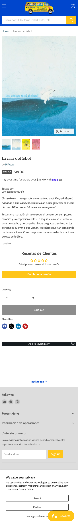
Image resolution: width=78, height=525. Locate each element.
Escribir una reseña (39, 274)
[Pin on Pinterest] (25, 326)
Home (5, 31)
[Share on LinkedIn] (18, 326)
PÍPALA (9, 164)
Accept (37, 498)
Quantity (6, 289)
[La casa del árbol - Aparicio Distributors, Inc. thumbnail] (6, 144)
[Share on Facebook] (4, 326)
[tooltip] (73, 343)
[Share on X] (11, 326)
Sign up (55, 454)
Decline (37, 507)
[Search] (71, 20)
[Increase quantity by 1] (33, 297)
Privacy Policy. (26, 489)
